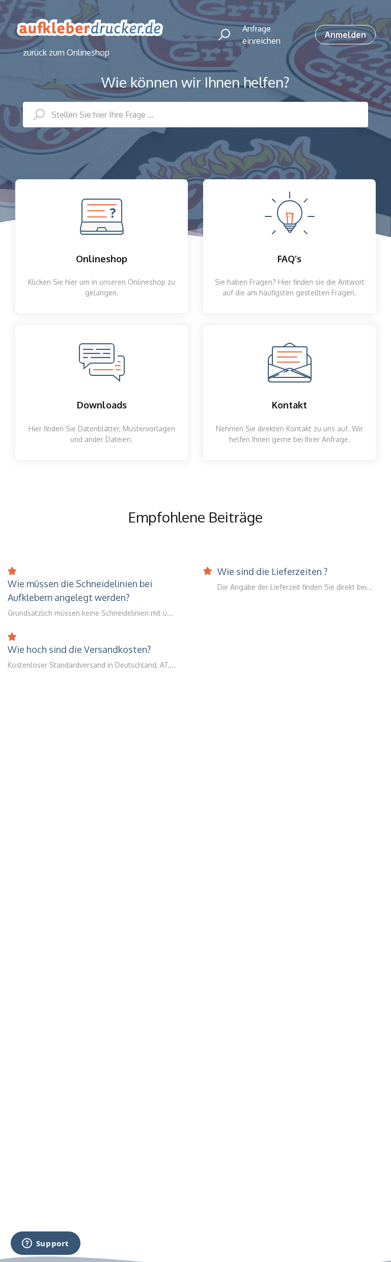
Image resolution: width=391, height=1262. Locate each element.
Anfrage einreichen (261, 34)
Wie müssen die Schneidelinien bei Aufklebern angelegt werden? (80, 590)
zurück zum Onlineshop (66, 52)
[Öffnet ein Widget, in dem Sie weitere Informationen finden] (45, 1244)
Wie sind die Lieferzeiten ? (272, 571)
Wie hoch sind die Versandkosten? (79, 649)
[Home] (89, 28)
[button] (219, 34)
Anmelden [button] (345, 35)
